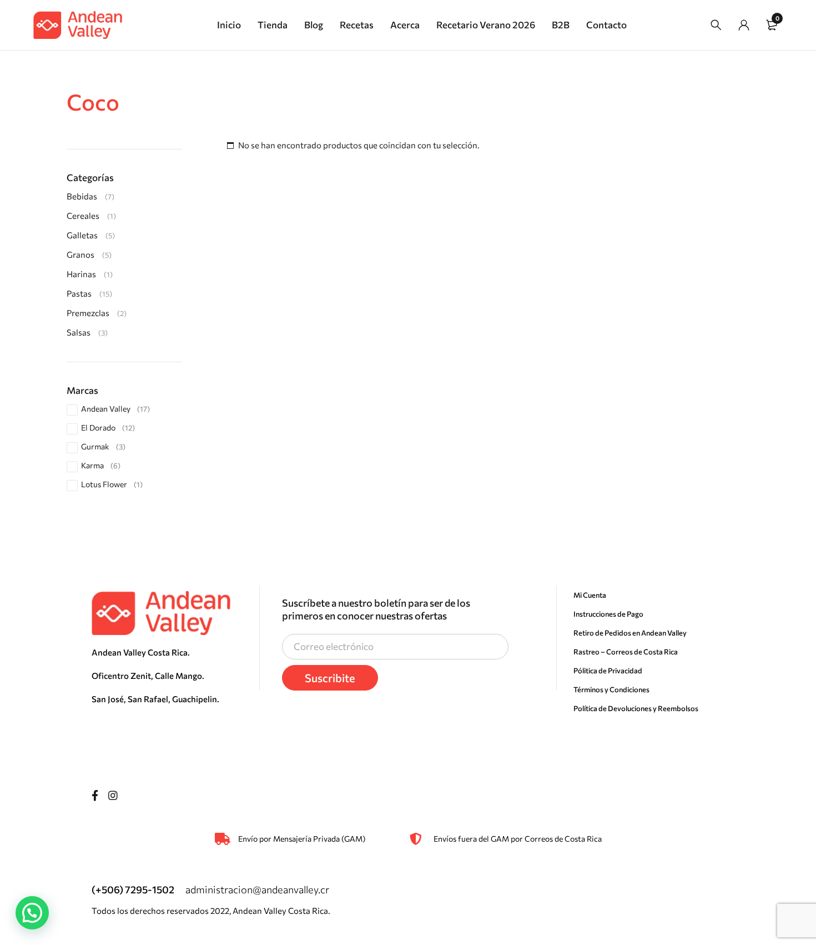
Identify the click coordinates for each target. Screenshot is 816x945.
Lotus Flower (112, 484)
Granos (80, 254)
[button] (32, 912)
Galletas (82, 235)
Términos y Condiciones (611, 689)
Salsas (78, 332)
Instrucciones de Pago (608, 613)
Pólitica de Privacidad (607, 670)
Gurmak (103, 446)
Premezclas (88, 313)
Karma (100, 465)
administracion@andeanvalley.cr (257, 889)
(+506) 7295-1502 (133, 889)
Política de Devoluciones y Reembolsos (635, 708)
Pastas (79, 293)
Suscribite (330, 677)
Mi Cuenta (589, 595)
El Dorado (108, 427)
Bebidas (82, 196)
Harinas (81, 274)
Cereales (83, 216)
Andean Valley (115, 408)
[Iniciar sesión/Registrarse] (744, 25)
